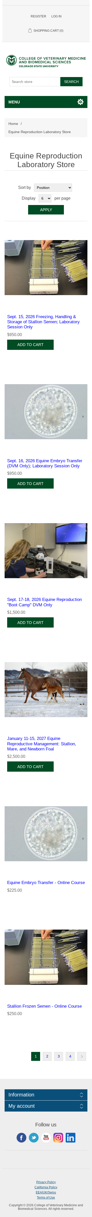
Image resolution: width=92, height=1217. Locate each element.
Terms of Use (46, 1197)
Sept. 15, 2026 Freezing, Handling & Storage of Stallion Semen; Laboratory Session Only (43, 322)
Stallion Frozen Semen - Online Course (44, 1006)
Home (13, 124)
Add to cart (30, 344)
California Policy (45, 1187)
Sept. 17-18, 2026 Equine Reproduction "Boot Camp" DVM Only (44, 602)
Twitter (34, 1138)
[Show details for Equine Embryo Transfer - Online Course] (46, 833)
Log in (56, 16)
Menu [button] (14, 102)
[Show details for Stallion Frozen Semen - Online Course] (46, 957)
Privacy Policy (46, 1182)
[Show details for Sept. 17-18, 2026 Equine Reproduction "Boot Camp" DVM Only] (46, 550)
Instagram (58, 1138)
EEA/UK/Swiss (46, 1192)
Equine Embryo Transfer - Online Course (46, 882)
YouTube (46, 1138)
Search (71, 82)
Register (38, 16)
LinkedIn (70, 1138)
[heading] (46, 1094)
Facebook (21, 1138)
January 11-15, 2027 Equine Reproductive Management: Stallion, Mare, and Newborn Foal (41, 743)
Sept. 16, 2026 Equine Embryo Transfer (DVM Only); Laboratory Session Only (44, 463)
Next (81, 1056)
